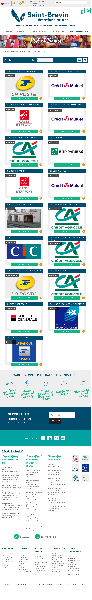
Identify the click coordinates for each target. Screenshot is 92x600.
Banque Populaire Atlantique (67, 304)
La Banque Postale (18, 337)
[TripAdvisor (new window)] (63, 438)
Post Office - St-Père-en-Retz (24, 271)
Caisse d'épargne (17, 171)
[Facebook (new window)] (43, 438)
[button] (82, 10)
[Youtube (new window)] (49, 438)
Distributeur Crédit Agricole (24, 138)
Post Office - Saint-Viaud (21, 71)
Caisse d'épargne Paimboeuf (23, 104)
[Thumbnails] (79, 60)
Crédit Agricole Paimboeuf (65, 204)
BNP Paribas (57, 138)
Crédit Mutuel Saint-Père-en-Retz (67, 105)
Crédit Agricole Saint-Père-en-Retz (68, 239)
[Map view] (85, 60)
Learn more (24, 98)
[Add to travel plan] (40, 98)
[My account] (88, 10)
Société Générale (17, 304)
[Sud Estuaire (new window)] (85, 458)
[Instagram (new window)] (56, 438)
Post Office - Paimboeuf (21, 204)
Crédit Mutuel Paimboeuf (64, 71)
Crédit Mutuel (58, 171)
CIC (9, 238)
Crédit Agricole (59, 271)
